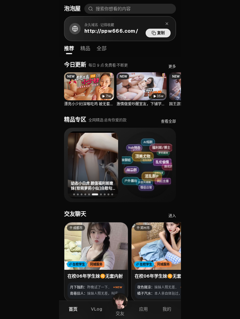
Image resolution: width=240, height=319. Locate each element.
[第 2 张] (78, 194)
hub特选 (135, 147)
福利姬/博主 (161, 147)
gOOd (133, 151)
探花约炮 (169, 166)
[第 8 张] (105, 194)
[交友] (120, 301)
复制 (161, 33)
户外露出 (131, 181)
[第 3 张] (81, 194)
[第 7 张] (101, 194)
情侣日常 (147, 187)
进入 (172, 215)
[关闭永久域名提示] (167, 23)
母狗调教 (142, 162)
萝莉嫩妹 (160, 153)
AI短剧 (146, 143)
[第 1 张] (74, 194)
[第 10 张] (112, 194)
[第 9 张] (108, 194)
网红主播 (164, 180)
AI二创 (135, 168)
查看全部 (168, 121)
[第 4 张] (85, 194)
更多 (172, 66)
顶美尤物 (145, 154)
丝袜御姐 (124, 161)
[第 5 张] (89, 194)
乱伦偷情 (164, 160)
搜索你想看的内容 (113, 9)
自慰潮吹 (128, 172)
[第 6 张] (95, 194)
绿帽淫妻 (155, 174)
